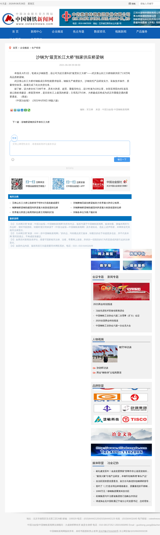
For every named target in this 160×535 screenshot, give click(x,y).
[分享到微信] (30, 110)
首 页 (15, 31)
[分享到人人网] (23, 110)
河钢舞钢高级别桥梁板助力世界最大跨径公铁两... (97, 203)
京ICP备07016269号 (108, 531)
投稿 (133, 4)
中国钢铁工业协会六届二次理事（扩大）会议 (118, 315)
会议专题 (98, 276)
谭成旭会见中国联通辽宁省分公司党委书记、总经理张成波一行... (127, 501)
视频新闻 (120, 31)
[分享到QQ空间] (16, 110)
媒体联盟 (98, 463)
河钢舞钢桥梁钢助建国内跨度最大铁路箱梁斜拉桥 (97, 207)
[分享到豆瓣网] (27, 110)
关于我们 (36, 39)
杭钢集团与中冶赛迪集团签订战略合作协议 (117, 496)
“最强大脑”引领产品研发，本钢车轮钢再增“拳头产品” (121, 476)
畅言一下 (122, 159)
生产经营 (36, 48)
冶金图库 (15, 39)
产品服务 (142, 31)
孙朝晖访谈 (102, 368)
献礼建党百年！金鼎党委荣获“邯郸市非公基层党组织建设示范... (127, 471)
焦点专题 (78, 31)
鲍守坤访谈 (125, 347)
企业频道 (57, 31)
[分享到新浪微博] (13, 110)
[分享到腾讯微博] (20, 110)
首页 (15, 48)
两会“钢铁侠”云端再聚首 (109, 372)
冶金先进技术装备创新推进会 (110, 310)
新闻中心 (36, 31)
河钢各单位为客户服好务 (85, 212)
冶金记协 (113, 463)
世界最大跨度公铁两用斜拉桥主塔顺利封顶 (33, 212)
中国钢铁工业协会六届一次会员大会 (113, 325)
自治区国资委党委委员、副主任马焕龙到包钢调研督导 (122, 481)
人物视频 (98, 339)
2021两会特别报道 (102, 304)
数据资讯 (99, 31)
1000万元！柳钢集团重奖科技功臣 (112, 491)
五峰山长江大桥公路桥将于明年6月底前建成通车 (35, 203)
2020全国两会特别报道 (107, 320)
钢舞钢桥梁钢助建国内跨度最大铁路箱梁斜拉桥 (35, 207)
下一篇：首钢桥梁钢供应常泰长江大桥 (31, 122)
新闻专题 (113, 276)
